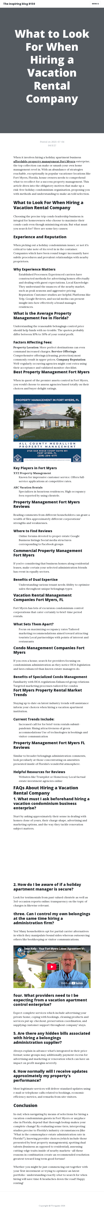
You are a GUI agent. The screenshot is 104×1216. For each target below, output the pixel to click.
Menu (95, 4)
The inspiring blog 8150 (19, 4)
